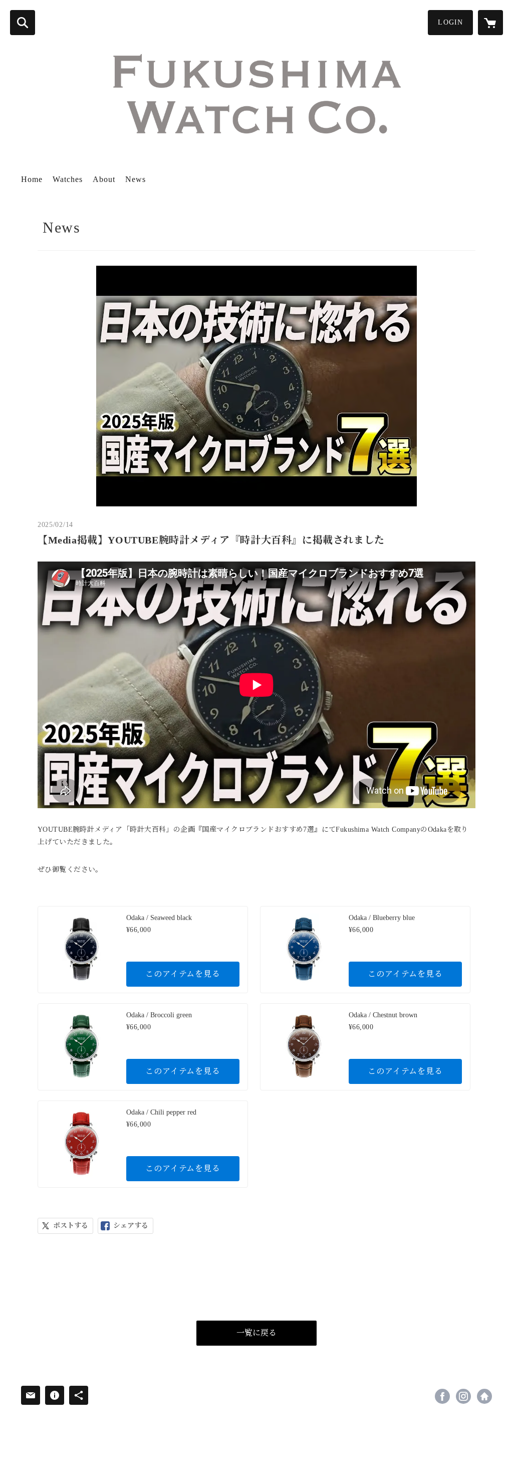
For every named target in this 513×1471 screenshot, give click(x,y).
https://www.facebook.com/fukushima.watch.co (442, 1396)
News (135, 179)
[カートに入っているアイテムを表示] (490, 22)
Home (32, 179)
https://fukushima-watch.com (484, 1396)
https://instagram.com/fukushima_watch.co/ (463, 1396)
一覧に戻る (256, 1333)
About (104, 179)
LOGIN (450, 22)
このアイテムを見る (182, 974)
